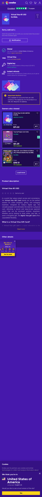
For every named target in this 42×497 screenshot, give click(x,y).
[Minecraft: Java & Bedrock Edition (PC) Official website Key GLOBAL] (21, 158)
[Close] (40, 473)
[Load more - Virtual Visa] (4, 58)
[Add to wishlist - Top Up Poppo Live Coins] (37, 132)
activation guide (16, 59)
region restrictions (16, 53)
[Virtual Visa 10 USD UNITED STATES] (21, 120)
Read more (21, 229)
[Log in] (40, 3)
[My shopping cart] (35, 3)
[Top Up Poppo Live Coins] (21, 139)
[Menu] (3, 3)
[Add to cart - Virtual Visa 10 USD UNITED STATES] (36, 126)
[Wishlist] (31, 3)
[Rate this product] (8, 193)
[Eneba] (11, 2)
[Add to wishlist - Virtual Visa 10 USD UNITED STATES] (37, 113)
